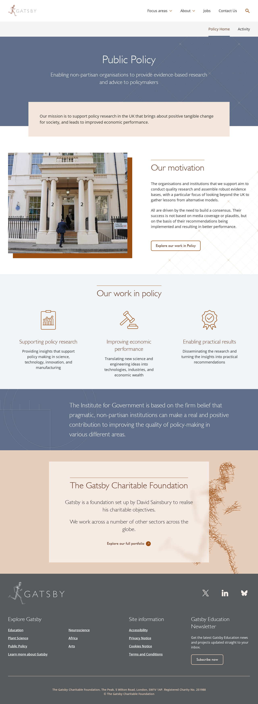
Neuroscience (79, 630)
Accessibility (138, 630)
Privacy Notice (140, 638)
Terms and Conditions (146, 654)
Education (15, 630)
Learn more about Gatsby (28, 654)
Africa (73, 638)
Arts (72, 646)
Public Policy (17, 646)
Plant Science (18, 638)
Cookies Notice (140, 646)
